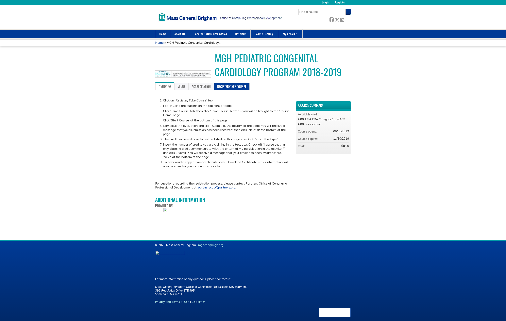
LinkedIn (342, 19)
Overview (165, 86)
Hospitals (240, 34)
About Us (179, 34)
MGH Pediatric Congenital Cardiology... (194, 43)
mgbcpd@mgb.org (210, 245)
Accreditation (201, 86)
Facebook (331, 19)
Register (340, 2)
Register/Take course (231, 86)
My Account (290, 34)
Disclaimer (198, 302)
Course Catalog (264, 34)
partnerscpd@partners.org (216, 187)
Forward (347, 19)
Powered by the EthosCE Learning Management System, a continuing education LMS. (335, 312)
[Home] (219, 17)
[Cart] (349, 4)
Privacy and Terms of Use (172, 302)
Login (325, 2)
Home (162, 34)
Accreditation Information (211, 34)
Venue (181, 86)
